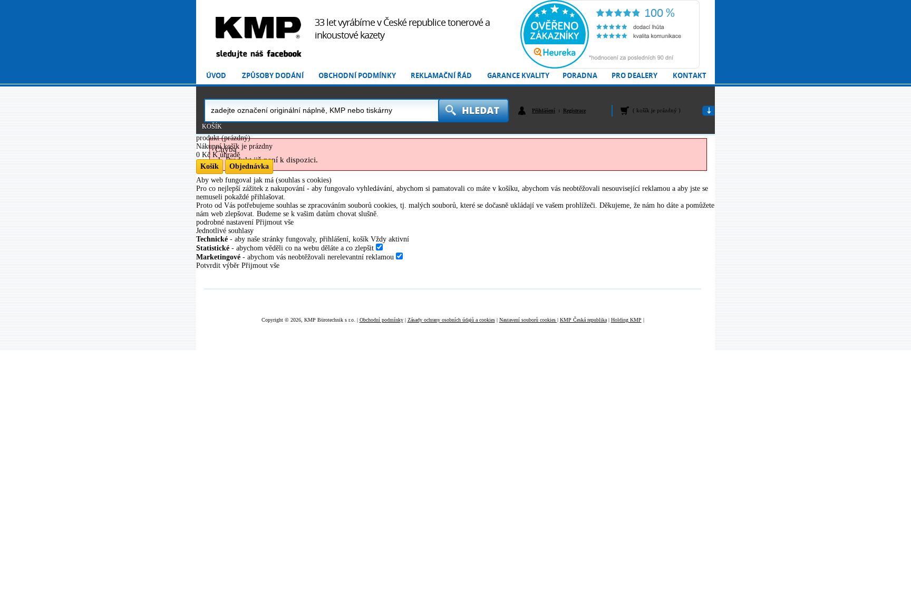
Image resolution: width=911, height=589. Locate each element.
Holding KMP (626, 320)
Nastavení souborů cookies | (528, 320)
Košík (212, 126)
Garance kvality (518, 75)
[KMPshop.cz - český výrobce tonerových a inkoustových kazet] (258, 27)
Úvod (216, 75)
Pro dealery (634, 75)
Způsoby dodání (273, 75)
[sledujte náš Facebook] (258, 55)
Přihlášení (543, 110)
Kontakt (689, 75)
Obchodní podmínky (357, 75)
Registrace (574, 110)
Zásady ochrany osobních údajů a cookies (451, 320)
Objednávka (249, 166)
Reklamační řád (441, 75)
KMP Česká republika (583, 320)
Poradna (580, 75)
